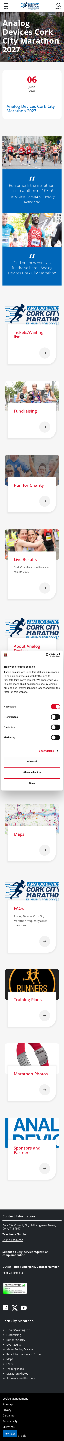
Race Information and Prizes (23, 1354)
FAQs (9, 1364)
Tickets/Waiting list (18, 1330)
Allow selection (32, 772)
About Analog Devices (19, 1349)
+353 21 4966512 (12, 1272)
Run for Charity (15, 1340)
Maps (9, 1359)
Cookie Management (15, 1398)
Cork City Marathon (18, 1321)
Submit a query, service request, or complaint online (25, 1253)
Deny (32, 783)
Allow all (32, 761)
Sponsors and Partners (20, 1378)
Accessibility (9, 1421)
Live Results (13, 1344)
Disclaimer (9, 1415)
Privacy (6, 1410)
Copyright (8, 1427)
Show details (46, 750)
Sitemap (7, 1404)
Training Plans (15, 1369)
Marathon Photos (17, 1373)
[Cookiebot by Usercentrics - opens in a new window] (46, 655)
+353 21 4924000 (12, 1240)
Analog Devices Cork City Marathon (32, 270)
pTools (22, 1436)
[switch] (55, 717)
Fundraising (13, 1335)
